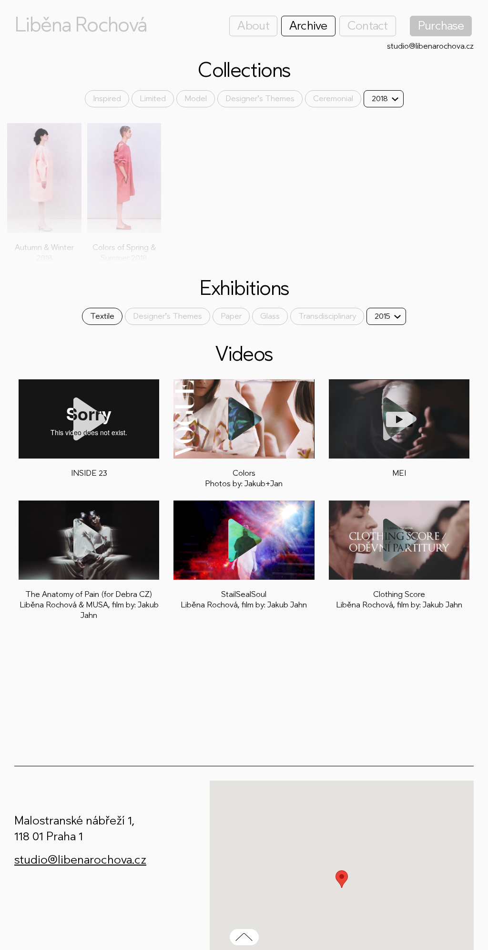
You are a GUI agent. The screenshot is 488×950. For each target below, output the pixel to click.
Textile (102, 316)
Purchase (441, 25)
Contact (367, 25)
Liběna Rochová (80, 25)
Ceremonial (333, 98)
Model (195, 98)
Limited (153, 98)
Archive (308, 25)
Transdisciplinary (327, 316)
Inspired (107, 98)
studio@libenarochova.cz (430, 46)
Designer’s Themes (260, 98)
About (253, 25)
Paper (231, 316)
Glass (270, 316)
